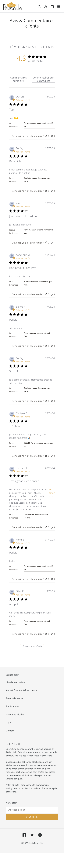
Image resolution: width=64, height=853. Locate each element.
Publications (12, 706)
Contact (10, 730)
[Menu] (59, 6)
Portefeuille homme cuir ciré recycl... (36, 516)
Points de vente (14, 698)
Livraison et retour (16, 682)
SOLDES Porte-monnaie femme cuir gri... (38, 445)
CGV (8, 722)
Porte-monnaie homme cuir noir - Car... (37, 335)
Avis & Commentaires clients (21, 690)
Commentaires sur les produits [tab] (43, 79)
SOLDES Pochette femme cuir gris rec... (38, 283)
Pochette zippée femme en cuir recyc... (37, 180)
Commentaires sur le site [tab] (18, 79)
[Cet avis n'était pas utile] (52, 136)
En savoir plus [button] (52, 493)
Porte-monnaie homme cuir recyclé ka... (38, 125)
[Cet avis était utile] (46, 136)
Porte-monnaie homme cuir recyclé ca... (38, 568)
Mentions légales (15, 714)
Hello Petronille (36, 843)
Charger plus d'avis (32, 646)
